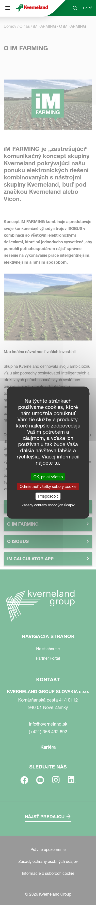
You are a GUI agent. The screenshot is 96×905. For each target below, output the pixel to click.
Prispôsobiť (48, 496)
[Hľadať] (71, 27)
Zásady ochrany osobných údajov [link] (48, 505)
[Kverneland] (32, 7)
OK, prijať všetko (48, 476)
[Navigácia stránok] (8, 8)
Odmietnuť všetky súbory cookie (48, 486)
